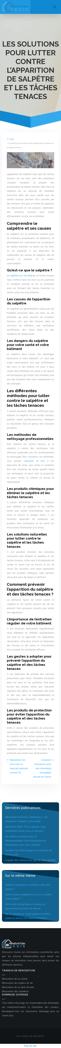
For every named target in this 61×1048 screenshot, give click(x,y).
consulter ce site (34, 460)
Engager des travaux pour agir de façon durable (30, 860)
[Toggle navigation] (55, 7)
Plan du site (30, 1045)
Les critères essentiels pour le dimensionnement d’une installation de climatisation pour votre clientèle (25, 840)
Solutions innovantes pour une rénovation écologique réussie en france (42, 768)
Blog (12, 139)
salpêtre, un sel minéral (22, 275)
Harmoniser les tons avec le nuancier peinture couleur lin (19, 766)
